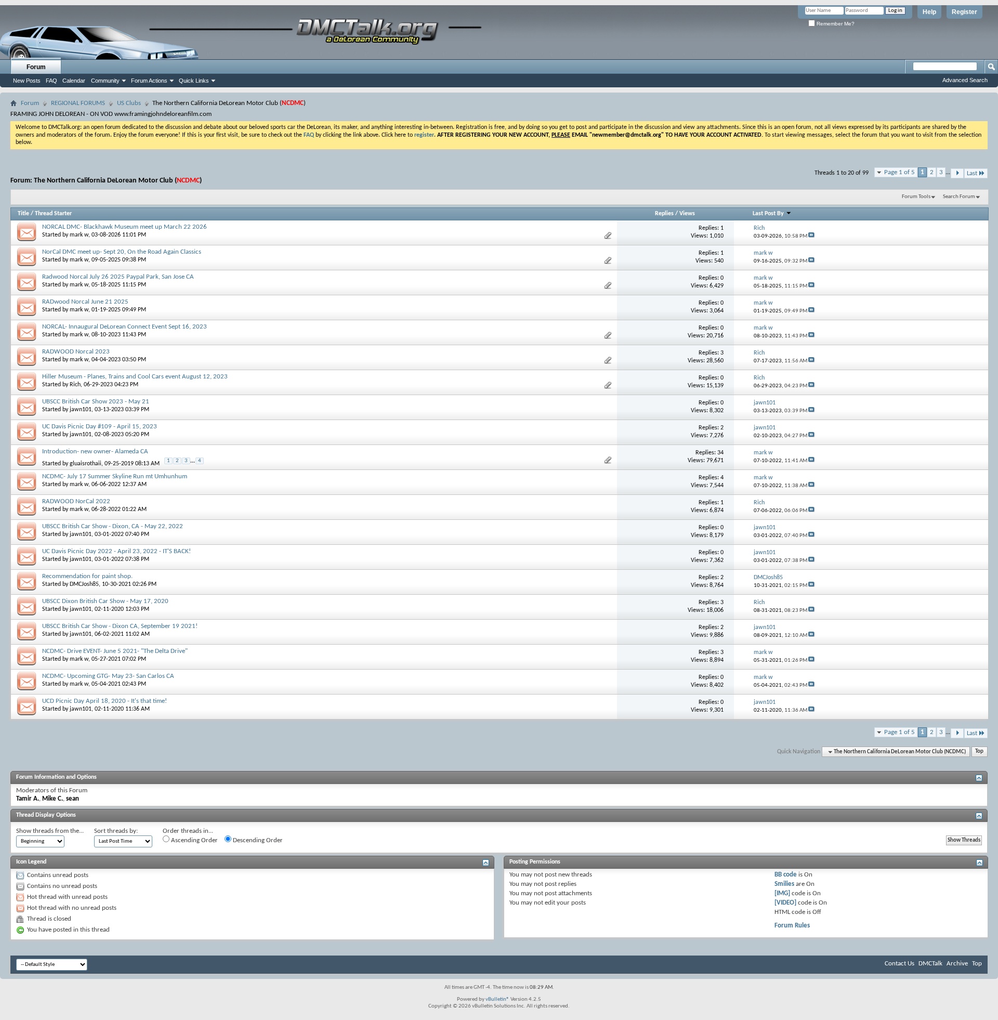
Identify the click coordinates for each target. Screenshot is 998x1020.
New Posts (27, 80)
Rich (75, 385)
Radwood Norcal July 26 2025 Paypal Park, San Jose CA (118, 276)
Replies (664, 214)
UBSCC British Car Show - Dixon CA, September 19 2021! (120, 626)
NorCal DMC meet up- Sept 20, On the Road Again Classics (121, 252)
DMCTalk (930, 963)
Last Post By (768, 214)
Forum (36, 67)
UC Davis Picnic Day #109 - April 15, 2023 (99, 426)
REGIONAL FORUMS (78, 103)
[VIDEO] (785, 902)
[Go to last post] (811, 236)
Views (687, 214)
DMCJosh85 (84, 584)
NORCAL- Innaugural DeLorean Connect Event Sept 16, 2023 (124, 326)
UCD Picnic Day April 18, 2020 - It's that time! (104, 701)
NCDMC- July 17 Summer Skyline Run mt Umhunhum (114, 476)
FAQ (51, 80)
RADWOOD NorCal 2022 (76, 501)
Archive (957, 963)
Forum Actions (149, 80)
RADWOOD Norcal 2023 (76, 351)
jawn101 (80, 410)
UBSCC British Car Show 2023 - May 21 (95, 401)
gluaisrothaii (85, 463)
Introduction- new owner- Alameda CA (95, 451)
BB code (785, 874)
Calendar (73, 80)
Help (929, 12)
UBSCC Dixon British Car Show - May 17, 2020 (105, 601)
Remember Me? (835, 24)
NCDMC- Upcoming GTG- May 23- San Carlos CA (108, 676)
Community (105, 80)
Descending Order (257, 840)
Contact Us (899, 963)
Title (23, 214)
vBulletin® (497, 999)
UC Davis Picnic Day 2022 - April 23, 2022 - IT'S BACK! (116, 551)
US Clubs (129, 103)
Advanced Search (965, 80)
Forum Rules (792, 925)
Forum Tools (916, 197)
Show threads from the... (50, 831)
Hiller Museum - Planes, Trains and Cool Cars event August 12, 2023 (135, 376)
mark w (79, 235)
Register (964, 12)
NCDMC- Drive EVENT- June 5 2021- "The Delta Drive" (115, 651)
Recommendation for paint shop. (87, 576)
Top (979, 752)
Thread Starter (53, 214)
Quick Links (194, 80)
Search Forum (959, 197)
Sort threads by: (116, 831)
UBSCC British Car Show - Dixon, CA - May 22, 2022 (112, 526)
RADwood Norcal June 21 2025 (85, 301)
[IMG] (782, 893)
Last (972, 173)
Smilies (784, 884)
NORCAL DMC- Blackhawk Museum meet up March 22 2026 (124, 227)
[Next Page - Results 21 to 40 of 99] (957, 173)
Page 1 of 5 (899, 172)
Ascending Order (193, 840)
